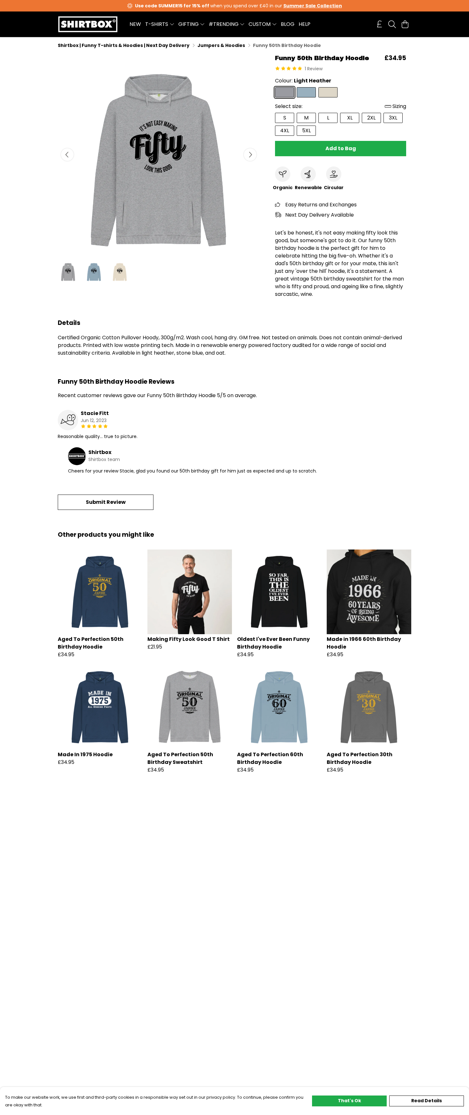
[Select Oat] (328, 92)
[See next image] (250, 154)
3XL (393, 117)
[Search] (392, 24)
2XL (371, 117)
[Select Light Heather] (284, 92)
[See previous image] (67, 154)
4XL (284, 130)
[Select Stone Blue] (306, 92)
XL (350, 117)
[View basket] (404, 24)
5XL (306, 130)
